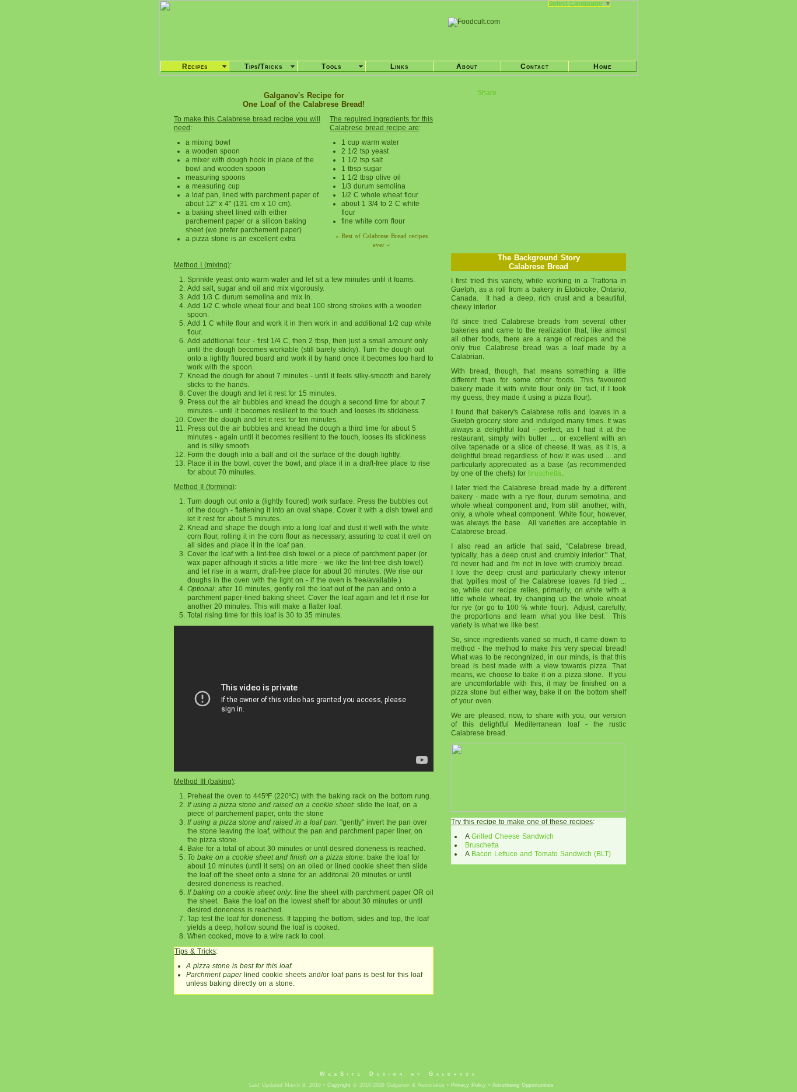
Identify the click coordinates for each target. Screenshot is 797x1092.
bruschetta (544, 473)
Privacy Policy (468, 1085)
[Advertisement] (398, 1041)
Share (487, 93)
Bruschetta (481, 845)
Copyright (339, 1085)
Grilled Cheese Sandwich (512, 836)
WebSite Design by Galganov (399, 1074)
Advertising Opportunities (523, 1085)
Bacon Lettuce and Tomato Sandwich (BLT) (541, 854)
